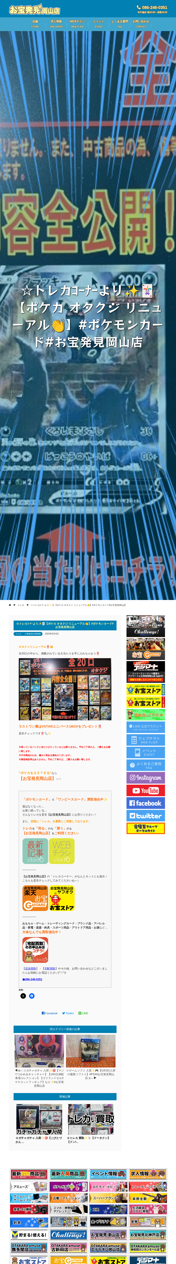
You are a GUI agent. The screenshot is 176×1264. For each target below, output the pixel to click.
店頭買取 (30, 968)
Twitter (69, 1013)
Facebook (51, 1013)
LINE (84, 1013)
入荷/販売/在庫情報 (33, 634)
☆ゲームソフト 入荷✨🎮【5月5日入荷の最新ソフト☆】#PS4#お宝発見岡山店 (90, 1074)
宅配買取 (49, 968)
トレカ (18, 634)
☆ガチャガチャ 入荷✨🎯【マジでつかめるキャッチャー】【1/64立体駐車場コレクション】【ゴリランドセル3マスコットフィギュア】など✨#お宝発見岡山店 (39, 1078)
